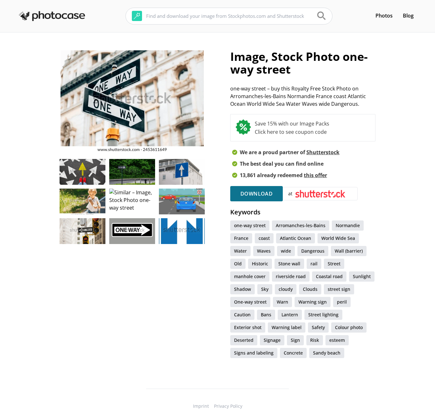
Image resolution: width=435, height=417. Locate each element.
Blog (408, 15)
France (241, 238)
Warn (282, 302)
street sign (339, 289)
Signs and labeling (254, 353)
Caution (242, 315)
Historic (260, 264)
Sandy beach (326, 353)
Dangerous (312, 251)
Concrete (293, 353)
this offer (315, 175)
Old (238, 264)
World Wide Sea (338, 238)
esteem (337, 340)
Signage (272, 340)
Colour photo (349, 327)
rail (313, 264)
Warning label (287, 327)
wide (286, 251)
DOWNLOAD (256, 193)
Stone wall (289, 264)
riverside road (291, 276)
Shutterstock (322, 152)
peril (342, 302)
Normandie (348, 225)
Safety (318, 327)
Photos (384, 15)
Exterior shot (247, 327)
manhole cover (250, 276)
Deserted (243, 340)
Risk (314, 340)
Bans (266, 315)
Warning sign (312, 302)
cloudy (286, 289)
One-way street (250, 302)
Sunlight (362, 276)
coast (264, 238)
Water (240, 251)
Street (334, 264)
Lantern (290, 315)
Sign (295, 340)
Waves (264, 251)
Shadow (242, 289)
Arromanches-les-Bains (300, 225)
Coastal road (329, 276)
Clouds (310, 289)
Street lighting (323, 315)
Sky (264, 289)
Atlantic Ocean (295, 238)
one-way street (250, 225)
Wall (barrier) (349, 251)
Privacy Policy (228, 406)
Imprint (201, 406)
